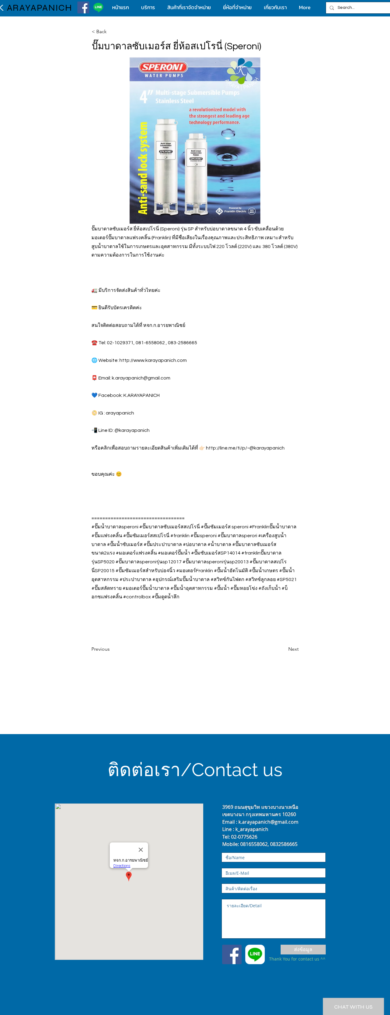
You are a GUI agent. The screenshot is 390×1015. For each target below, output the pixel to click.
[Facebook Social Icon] (232, 954)
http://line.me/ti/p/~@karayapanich (245, 448)
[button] (112, 32)
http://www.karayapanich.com (153, 360)
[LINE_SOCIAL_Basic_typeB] (255, 954)
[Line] (98, 7)
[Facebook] (83, 7)
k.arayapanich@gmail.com (141, 378)
